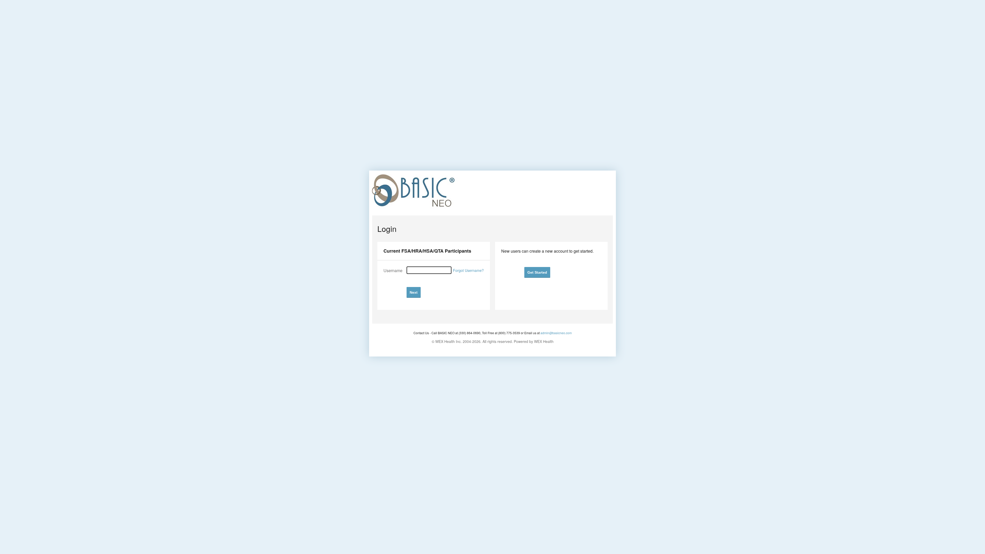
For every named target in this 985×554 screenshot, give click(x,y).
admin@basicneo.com (556, 333)
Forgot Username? (468, 270)
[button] (414, 292)
